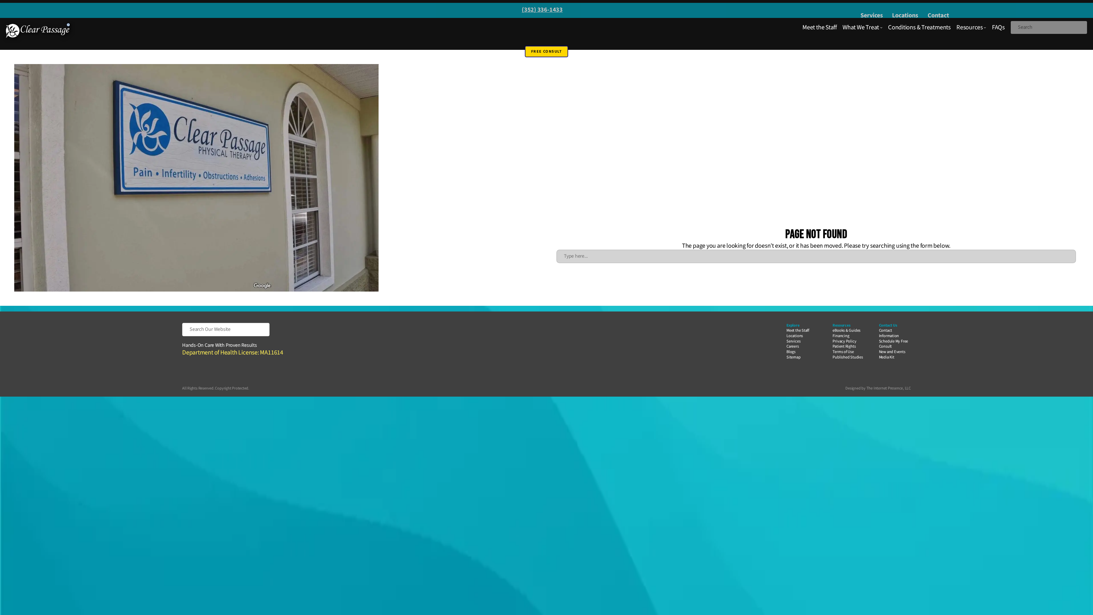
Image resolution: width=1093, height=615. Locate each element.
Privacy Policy (844, 341)
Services (871, 15)
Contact (938, 15)
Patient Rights (844, 346)
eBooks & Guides (846, 330)
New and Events (892, 352)
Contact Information (889, 333)
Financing (841, 336)
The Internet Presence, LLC (888, 388)
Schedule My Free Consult (893, 344)
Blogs (791, 352)
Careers (792, 346)
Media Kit (886, 357)
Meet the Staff (797, 330)
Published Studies (848, 357)
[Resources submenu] (985, 27)
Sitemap (793, 357)
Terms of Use (843, 352)
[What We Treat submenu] (881, 27)
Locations (905, 15)
